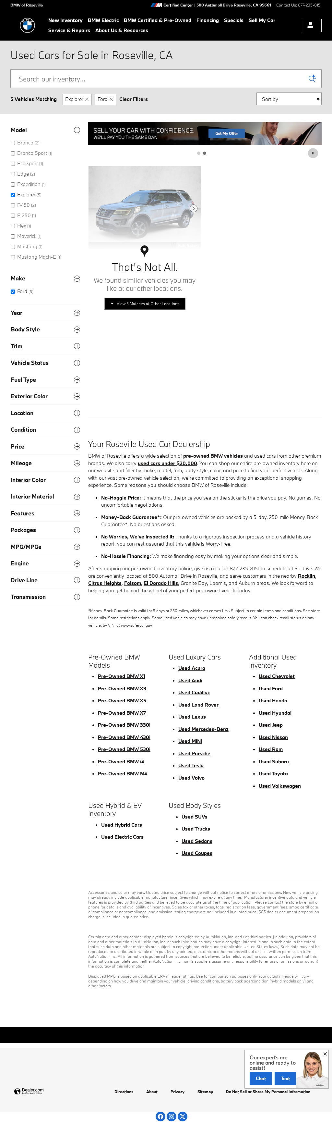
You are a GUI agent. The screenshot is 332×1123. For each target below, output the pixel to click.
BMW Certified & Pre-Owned (157, 20)
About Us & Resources (121, 30)
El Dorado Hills (161, 583)
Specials (233, 20)
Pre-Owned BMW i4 (121, 761)
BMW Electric (103, 20)
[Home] (27, 25)
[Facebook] (160, 1116)
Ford (103, 99)
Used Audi (190, 680)
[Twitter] (182, 1116)
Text (285, 1078)
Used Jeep (271, 725)
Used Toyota (273, 773)
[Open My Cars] (308, 25)
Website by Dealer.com (44, 1091)
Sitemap (205, 1091)
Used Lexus (192, 716)
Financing (207, 20)
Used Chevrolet (277, 676)
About (152, 1091)
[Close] (325, 1054)
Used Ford (271, 688)
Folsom (132, 583)
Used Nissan (273, 737)
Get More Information (144, 357)
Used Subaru (274, 761)
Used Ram (271, 749)
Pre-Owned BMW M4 (122, 773)
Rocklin (306, 576)
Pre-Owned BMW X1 (121, 676)
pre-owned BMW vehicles (213, 455)
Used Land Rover (198, 704)
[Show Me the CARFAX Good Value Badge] (106, 340)
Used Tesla (191, 765)
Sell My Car (262, 20)
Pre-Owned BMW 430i (124, 737)
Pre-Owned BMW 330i (124, 725)
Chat (261, 1078)
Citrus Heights (105, 583)
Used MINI (190, 741)
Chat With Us (144, 374)
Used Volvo (191, 777)
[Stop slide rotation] (313, 153)
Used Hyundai (275, 713)
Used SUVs (195, 816)
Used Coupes (197, 853)
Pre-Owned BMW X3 (122, 688)
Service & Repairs (69, 30)
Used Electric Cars (122, 836)
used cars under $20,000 (167, 463)
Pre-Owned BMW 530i (124, 749)
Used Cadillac (194, 692)
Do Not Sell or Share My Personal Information (268, 1091)
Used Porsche (194, 753)
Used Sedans (197, 841)
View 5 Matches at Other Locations (148, 303)
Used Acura (191, 668)
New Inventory (65, 20)
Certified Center (178, 5)
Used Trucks (196, 828)
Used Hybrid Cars (121, 824)
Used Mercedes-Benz (203, 729)
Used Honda (273, 700)
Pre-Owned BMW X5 (122, 700)
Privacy (177, 1091)
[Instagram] (171, 1116)
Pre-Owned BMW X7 (122, 713)
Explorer (74, 99)
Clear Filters (133, 99)
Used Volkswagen (280, 786)
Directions (123, 1091)
